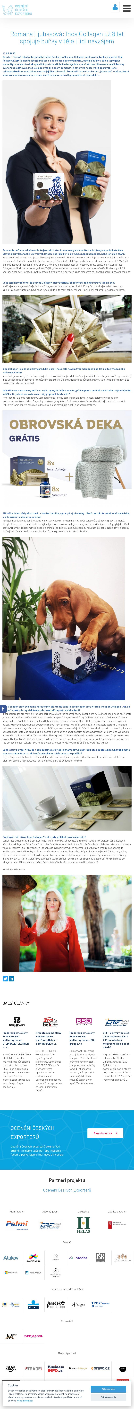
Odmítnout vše (108, 1397)
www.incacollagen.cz (13, 869)
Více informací (25, 1400)
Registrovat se (103, 1133)
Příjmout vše (108, 1389)
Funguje (87, 286)
